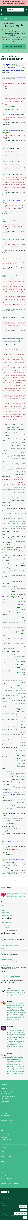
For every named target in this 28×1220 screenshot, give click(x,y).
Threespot (4, 1205)
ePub (18, 976)
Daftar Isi (16, 945)
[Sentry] (3, 992)
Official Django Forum (7, 959)
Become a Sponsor (13, 51)
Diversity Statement (5, 1101)
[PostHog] (3, 1057)
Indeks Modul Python (7, 915)
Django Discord (4, 1137)
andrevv (4, 1209)
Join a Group (4, 1113)
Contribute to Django (6, 1115)
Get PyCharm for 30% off (14, 46)
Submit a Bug (4, 1118)
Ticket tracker (4, 965)
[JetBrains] (3, 1005)
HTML (12, 976)
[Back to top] (25, 1217)
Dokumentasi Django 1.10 (8, 922)
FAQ (2, 937)
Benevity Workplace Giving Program (9, 1183)
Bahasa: (23, 1209)
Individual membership (6, 1123)
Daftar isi (4, 910)
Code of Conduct (5, 1098)
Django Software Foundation (8, 1096)
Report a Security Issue (6, 1120)
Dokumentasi (6, 18)
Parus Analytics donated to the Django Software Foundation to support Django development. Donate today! (16, 894)
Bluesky (3, 1159)
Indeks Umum (5, 912)
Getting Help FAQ (5, 1134)
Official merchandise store (7, 1180)
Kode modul (7, 925)
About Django (4, 1088)
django (7, 927)
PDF (16, 976)
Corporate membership (6, 1178)
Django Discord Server (7, 953)
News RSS (3, 1164)
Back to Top (14, 881)
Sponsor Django (4, 1175)
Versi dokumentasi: (20, 1213)
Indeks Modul (8, 945)
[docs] (4, 77)
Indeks (2, 945)
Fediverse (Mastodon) (6, 1156)
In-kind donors (5, 1199)
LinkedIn (3, 1161)
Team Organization (5, 1093)
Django (2, 9)
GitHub (2, 1151)
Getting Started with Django (7, 1091)
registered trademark (15, 1215)
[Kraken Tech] (3, 1031)
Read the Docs (12, 977)
